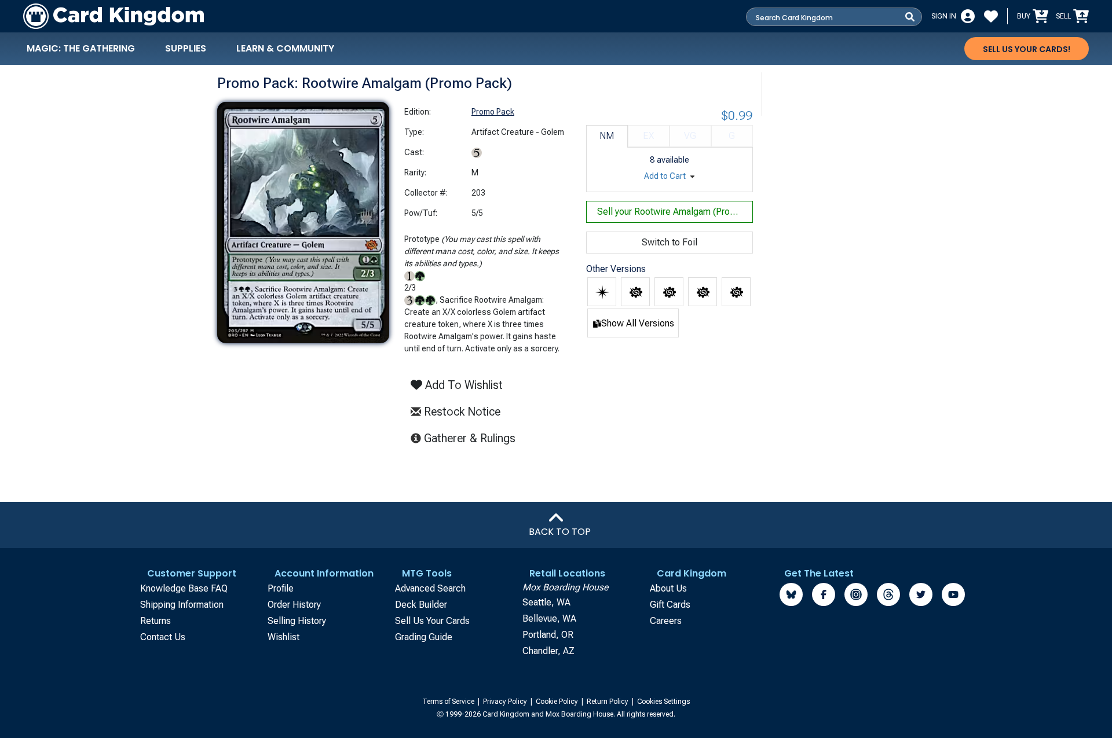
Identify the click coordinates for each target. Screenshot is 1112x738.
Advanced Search (430, 588)
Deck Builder (421, 604)
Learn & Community (285, 48)
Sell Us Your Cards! (1026, 49)
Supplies (185, 48)
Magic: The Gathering (81, 48)
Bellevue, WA (549, 618)
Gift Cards (670, 604)
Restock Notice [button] (460, 411)
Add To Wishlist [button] (462, 385)
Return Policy (608, 701)
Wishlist (283, 636)
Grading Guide (423, 636)
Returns (155, 620)
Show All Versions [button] (637, 323)
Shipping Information (182, 604)
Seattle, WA (546, 602)
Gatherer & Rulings (473, 438)
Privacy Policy (506, 701)
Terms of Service (449, 701)
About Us (668, 588)
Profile (281, 588)
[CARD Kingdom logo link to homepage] (113, 16)
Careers (666, 620)
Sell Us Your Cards (432, 620)
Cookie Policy (558, 701)
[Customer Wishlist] (991, 16)
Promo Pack (492, 111)
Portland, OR (547, 634)
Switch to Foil (669, 242)
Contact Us (162, 636)
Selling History (297, 620)
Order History (294, 604)
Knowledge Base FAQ (184, 588)
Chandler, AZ (548, 650)
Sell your (675, 211)
